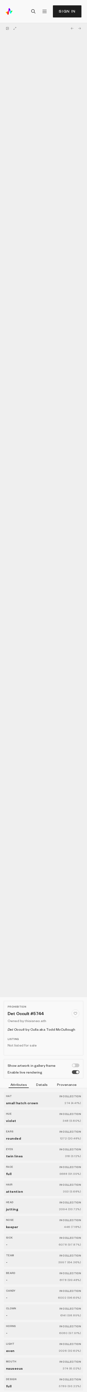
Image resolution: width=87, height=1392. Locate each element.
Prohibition (17, 1006)
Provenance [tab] (67, 1084)
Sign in (67, 11)
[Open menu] (44, 11)
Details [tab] (42, 1084)
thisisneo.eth (35, 1021)
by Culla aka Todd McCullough (41, 1029)
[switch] (75, 1065)
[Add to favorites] (75, 1013)
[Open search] (33, 11)
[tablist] (43, 1085)
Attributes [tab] (18, 1084)
